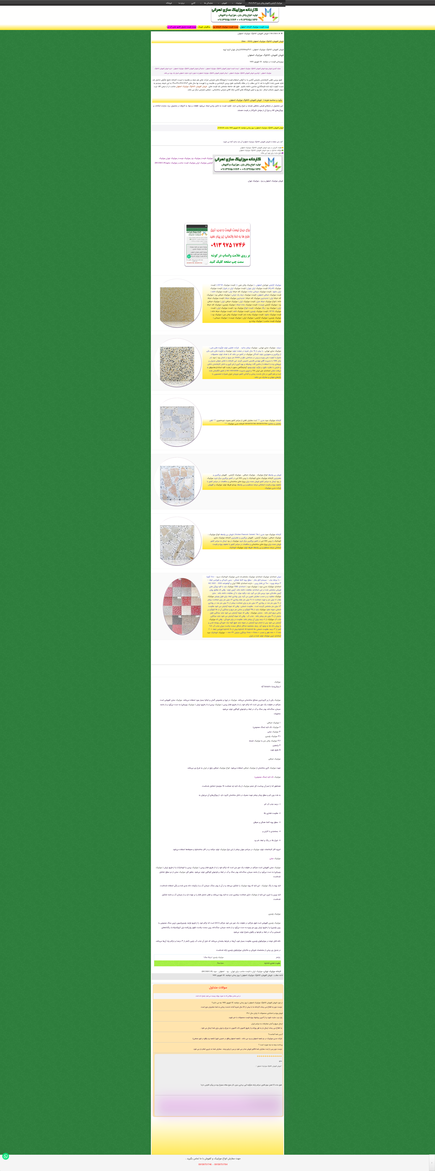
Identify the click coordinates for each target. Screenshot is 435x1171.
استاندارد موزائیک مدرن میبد (270, 586)
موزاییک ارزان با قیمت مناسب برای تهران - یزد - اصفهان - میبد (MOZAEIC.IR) (232, 971)
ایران (230, 374)
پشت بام (247, 314)
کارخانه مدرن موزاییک (236, 423)
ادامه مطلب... (277, 975)
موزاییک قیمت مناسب (272, 321)
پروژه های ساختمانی (237, 481)
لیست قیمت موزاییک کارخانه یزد (225, 27)
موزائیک (230, 586)
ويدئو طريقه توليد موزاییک (226, 485)
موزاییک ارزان (248, 318)
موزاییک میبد (270, 420)
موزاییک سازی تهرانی (267, 348)
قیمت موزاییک (229, 285)
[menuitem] (265, 3)
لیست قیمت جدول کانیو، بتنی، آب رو (181, 27)
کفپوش (224, 475)
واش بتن (226, 314)
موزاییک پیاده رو (255, 321)
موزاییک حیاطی (224, 295)
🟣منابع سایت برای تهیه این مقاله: (272, 153)
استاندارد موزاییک (269, 577)
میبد (214, 357)
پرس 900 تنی (241, 478)
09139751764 (261, 423)
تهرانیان (265, 285)
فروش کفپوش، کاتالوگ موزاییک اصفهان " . (268, 1066)
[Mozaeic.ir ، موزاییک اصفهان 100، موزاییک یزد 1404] (245, 22)
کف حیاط (236, 291)
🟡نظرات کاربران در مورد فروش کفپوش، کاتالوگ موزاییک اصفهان (261, 147)
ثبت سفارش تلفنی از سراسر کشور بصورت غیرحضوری (237, 420)
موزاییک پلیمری (229, 305)
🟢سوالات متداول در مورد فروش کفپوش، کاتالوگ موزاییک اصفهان (261, 150)
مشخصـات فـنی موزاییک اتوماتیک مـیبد (232, 577)
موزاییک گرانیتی (271, 305)
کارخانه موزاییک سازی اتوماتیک (261, 478)
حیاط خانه (215, 311)
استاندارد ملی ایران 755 (261, 370)
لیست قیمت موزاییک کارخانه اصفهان (254, 27)
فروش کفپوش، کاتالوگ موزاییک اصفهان (266, 1109)
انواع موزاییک (270, 301)
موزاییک (244, 291)
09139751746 (250, 423)
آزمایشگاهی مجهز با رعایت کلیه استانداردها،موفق (228, 367)
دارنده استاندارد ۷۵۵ (244, 583)
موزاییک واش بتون (245, 285)
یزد (216, 295)
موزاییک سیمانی (220, 318)
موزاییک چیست (235, 318)
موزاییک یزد (271, 308)
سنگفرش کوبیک (204, 27)
